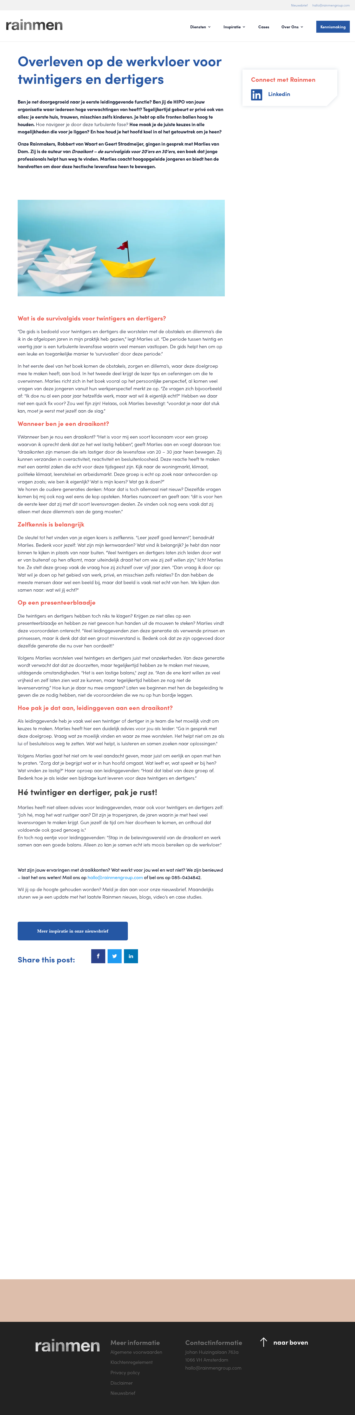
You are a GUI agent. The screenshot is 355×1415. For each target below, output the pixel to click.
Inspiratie (232, 27)
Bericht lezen (45, 1216)
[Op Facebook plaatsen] (98, 956)
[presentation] (107, 1245)
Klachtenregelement (131, 1362)
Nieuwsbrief (299, 5)
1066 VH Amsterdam (206, 1359)
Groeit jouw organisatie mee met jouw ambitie (282, 1119)
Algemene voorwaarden (136, 1352)
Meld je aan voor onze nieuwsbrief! (278, 1300)
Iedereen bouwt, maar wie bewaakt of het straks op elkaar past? (174, 1123)
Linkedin (279, 94)
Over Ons (290, 27)
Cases (263, 27)
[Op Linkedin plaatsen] (131, 956)
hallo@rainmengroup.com (331, 5)
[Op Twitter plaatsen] (115, 956)
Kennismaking (333, 27)
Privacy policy (125, 1372)
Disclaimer (121, 1382)
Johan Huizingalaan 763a (212, 1352)
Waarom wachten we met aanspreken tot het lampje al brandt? (68, 1123)
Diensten (198, 27)
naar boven (290, 1342)
